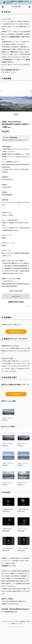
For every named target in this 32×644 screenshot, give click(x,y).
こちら (9, 324)
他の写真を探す (16, 394)
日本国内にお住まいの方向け (16, 302)
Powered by (14, 626)
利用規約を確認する (15, 332)
